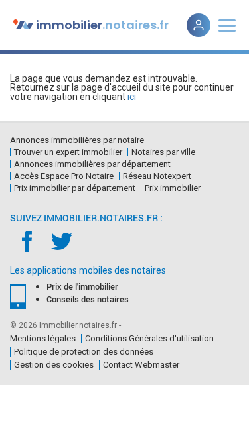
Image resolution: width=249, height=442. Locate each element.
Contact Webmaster (141, 365)
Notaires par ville (163, 152)
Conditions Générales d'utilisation (149, 338)
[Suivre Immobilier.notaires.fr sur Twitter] (61, 240)
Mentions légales (43, 338)
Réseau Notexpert (157, 176)
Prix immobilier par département (74, 188)
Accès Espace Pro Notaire (64, 176)
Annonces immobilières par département (92, 164)
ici (131, 96)
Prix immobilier (173, 188)
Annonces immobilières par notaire (77, 140)
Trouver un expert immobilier (68, 152)
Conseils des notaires (87, 299)
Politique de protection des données (83, 352)
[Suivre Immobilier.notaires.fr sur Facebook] (28, 240)
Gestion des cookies (54, 365)
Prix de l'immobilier (82, 286)
